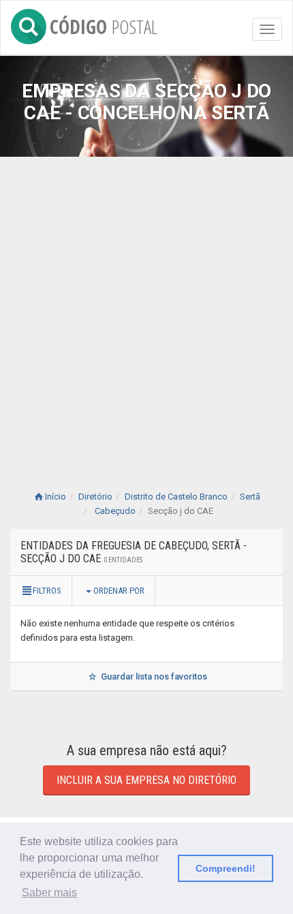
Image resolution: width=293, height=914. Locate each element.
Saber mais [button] (49, 892)
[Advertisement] (146, 310)
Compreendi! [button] (226, 868)
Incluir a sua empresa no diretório (146, 780)
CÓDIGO (103, 24)
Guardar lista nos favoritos (153, 676)
